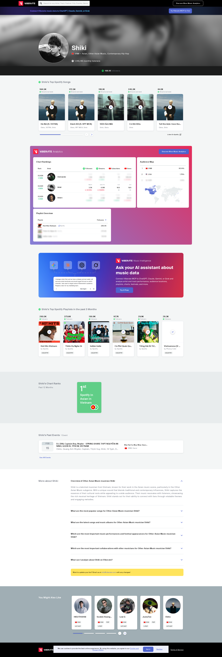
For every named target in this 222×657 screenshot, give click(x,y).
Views (129, 169)
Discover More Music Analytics (188, 3)
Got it (148, 649)
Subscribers (115, 169)
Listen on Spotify (173, 134)
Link (59, 226)
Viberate (26, 3)
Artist (49, 169)
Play (52, 107)
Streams (102, 169)
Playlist (40, 220)
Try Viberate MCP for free (180, 11)
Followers (88, 169)
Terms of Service (176, 650)
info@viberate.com (109, 572)
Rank (39, 169)
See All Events (45, 458)
